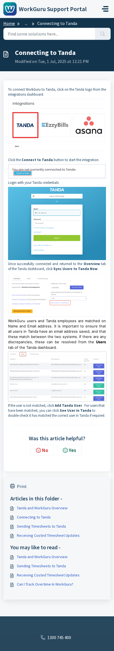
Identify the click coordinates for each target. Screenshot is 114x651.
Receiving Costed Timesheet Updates (48, 535)
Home (9, 23)
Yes (72, 450)
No (45, 450)
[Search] (103, 34)
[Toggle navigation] (105, 9)
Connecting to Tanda (34, 517)
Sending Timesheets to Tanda (41, 526)
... (26, 23)
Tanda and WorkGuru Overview (42, 507)
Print (22, 486)
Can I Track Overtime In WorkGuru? (45, 584)
